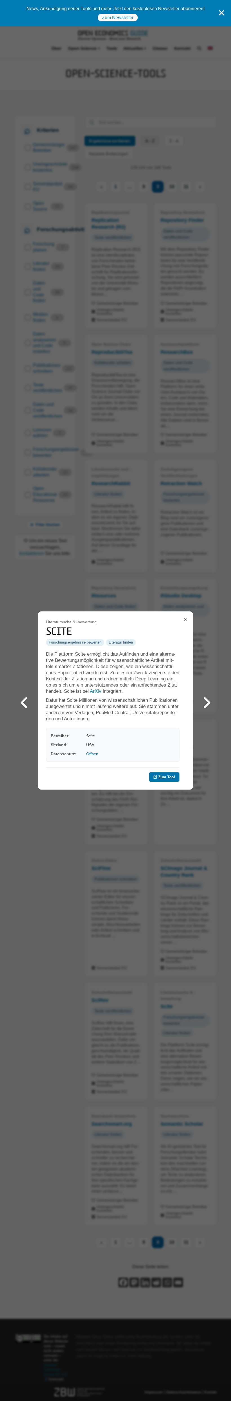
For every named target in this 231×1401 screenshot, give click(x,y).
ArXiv (95, 691)
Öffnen (92, 754)
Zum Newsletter (118, 17)
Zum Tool (166, 777)
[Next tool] (207, 700)
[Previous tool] (24, 700)
